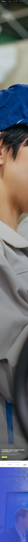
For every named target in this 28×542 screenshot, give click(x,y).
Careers (21, 1)
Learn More (4, 457)
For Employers (5, 1)
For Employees (10, 1)
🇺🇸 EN (25, 1)
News (23, 1)
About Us (17, 1)
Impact (14, 1)
